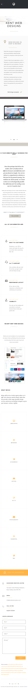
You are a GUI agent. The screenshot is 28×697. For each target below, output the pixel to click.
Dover (15, 666)
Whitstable (6, 674)
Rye (21, 670)
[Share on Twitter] (9, 683)
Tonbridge (18, 672)
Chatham (9, 666)
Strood (14, 672)
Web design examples (13, 92)
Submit (20, 657)
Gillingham (9, 668)
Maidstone (4, 670)
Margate (8, 670)
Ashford (9, 664)
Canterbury (3, 666)
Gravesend (14, 668)
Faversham (19, 666)
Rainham (13, 670)
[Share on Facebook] (15, 683)
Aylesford (14, 664)
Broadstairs (19, 664)
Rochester (3, 672)
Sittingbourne (9, 672)
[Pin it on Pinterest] (18, 683)
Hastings (19, 668)
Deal (12, 666)
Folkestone (3, 668)
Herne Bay (24, 668)
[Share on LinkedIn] (12, 683)
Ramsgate (18, 670)
